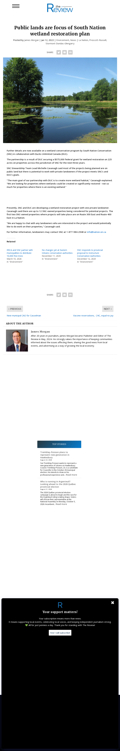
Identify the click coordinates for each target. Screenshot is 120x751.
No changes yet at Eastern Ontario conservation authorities (57, 251)
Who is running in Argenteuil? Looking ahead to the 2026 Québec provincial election (58, 484)
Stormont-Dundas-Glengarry (60, 43)
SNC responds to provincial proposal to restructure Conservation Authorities (90, 253)
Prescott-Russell (97, 40)
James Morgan (31, 40)
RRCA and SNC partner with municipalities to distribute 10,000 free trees (20, 253)
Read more (71, 474)
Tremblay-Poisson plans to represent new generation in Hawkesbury (54, 455)
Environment (62, 40)
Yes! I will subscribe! (60, 632)
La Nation (83, 40)
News (73, 40)
